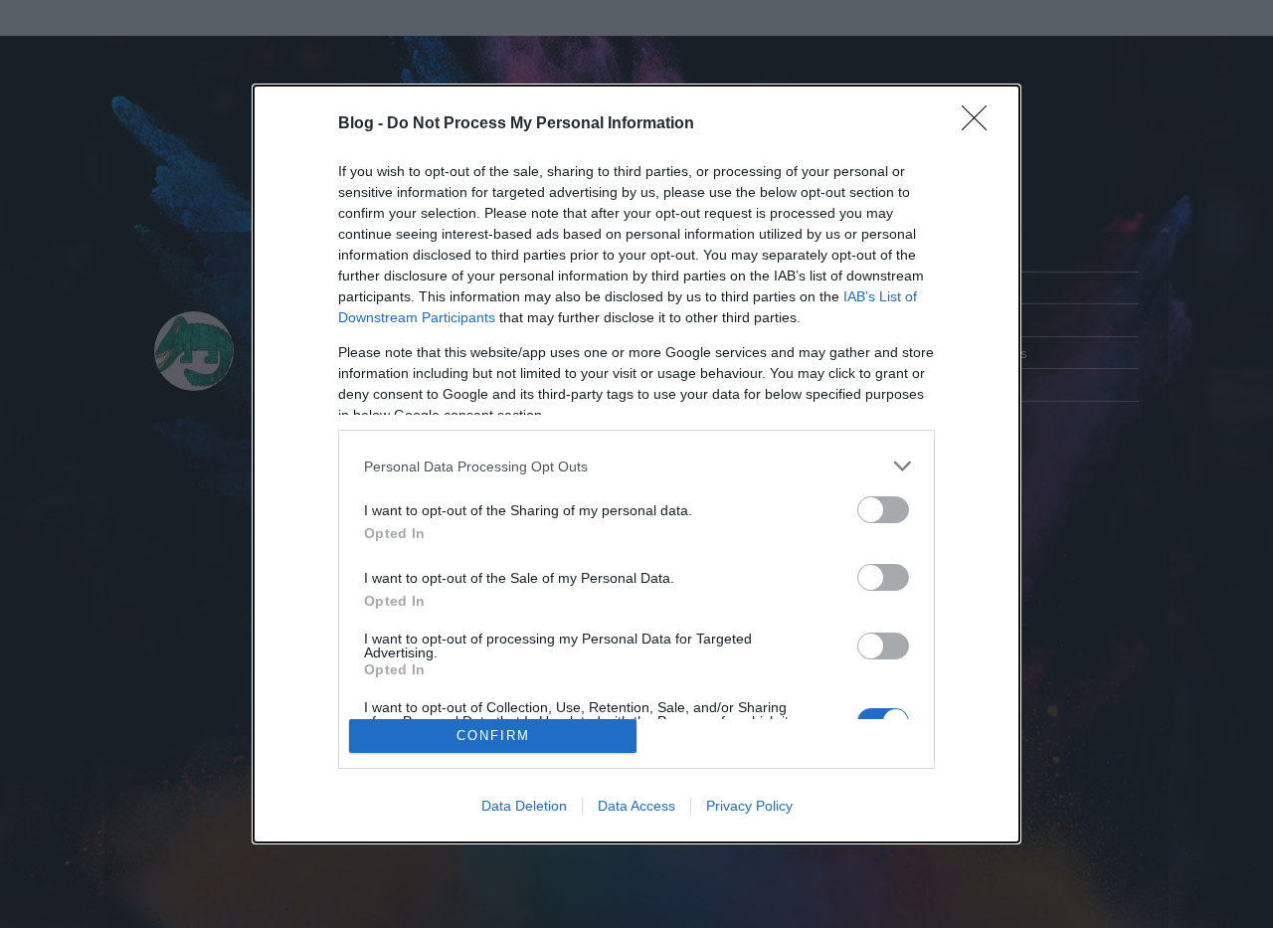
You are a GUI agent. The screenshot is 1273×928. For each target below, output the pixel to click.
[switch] (883, 509)
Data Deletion (524, 806)
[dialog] (636, 464)
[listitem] (636, 466)
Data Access (636, 806)
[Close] (981, 124)
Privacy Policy (749, 806)
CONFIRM (493, 735)
